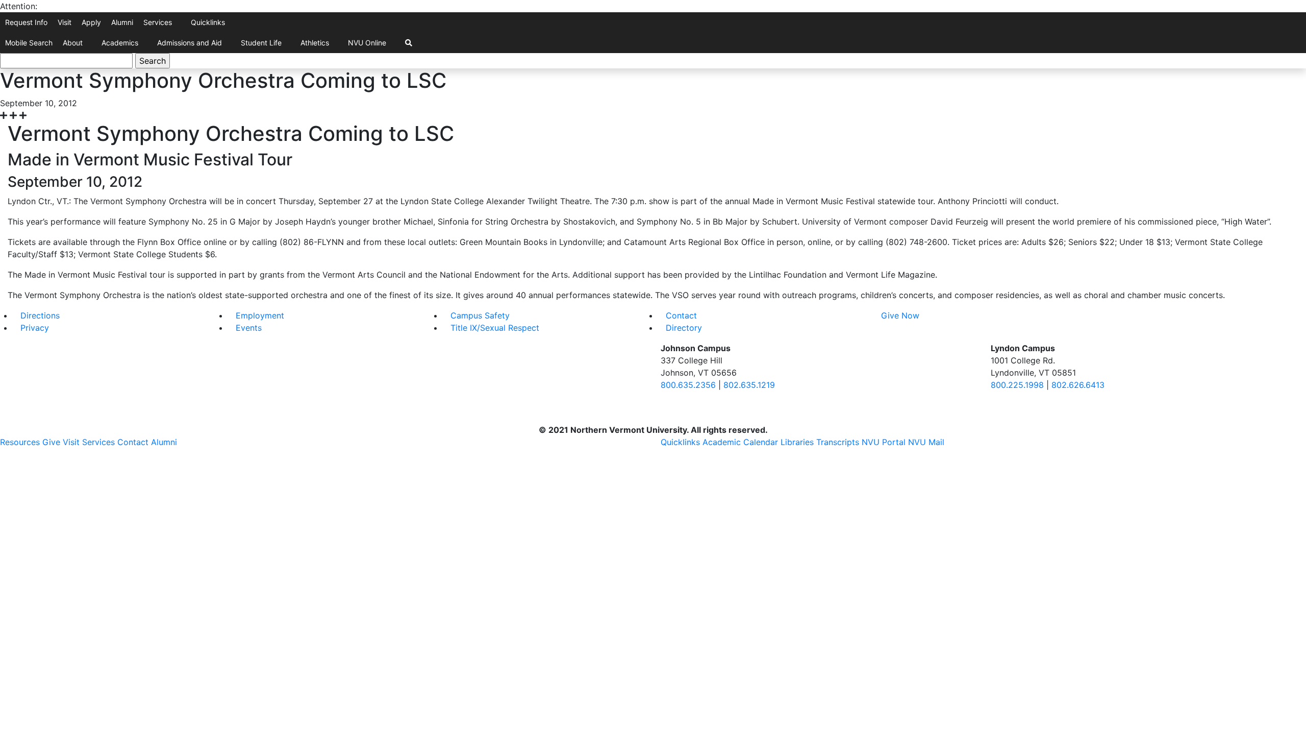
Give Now (900, 315)
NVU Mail (926, 442)
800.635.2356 (688, 385)
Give (51, 442)
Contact (681, 315)
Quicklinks (208, 22)
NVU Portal (884, 442)
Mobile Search (29, 42)
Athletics (314, 42)
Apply (91, 22)
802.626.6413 (1077, 385)
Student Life (261, 42)
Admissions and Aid (189, 42)
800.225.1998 (1017, 385)
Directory (684, 328)
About (73, 42)
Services (157, 22)
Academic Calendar (740, 442)
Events (249, 328)
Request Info (26, 22)
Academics (120, 42)
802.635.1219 (749, 385)
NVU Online (367, 42)
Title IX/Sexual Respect (494, 328)
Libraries (797, 442)
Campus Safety (480, 315)
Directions (40, 315)
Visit (64, 22)
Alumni (122, 22)
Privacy (34, 328)
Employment (260, 315)
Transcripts (837, 442)
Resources (20, 442)
